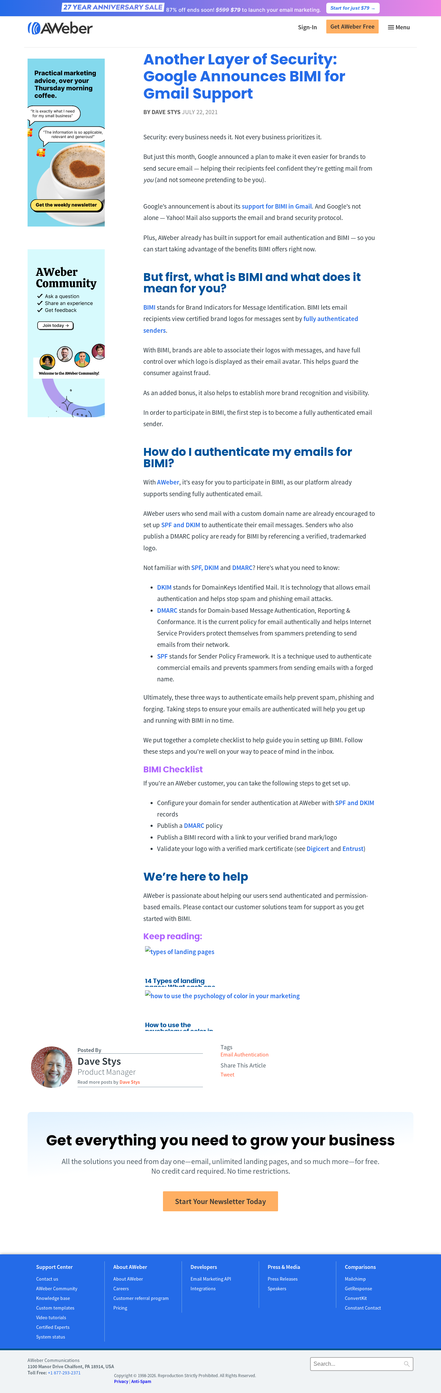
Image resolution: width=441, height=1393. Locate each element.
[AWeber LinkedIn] (294, 1365)
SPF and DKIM (180, 525)
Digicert (318, 848)
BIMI (149, 307)
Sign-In (307, 27)
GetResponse (358, 1288)
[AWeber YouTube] (276, 1365)
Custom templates (55, 1308)
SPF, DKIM (205, 567)
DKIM (164, 587)
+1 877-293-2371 (64, 1373)
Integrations (203, 1288)
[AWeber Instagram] (285, 1365)
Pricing (120, 1308)
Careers (121, 1288)
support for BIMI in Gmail (277, 206)
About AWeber (128, 1279)
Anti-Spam (141, 1381)
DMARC (242, 567)
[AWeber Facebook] (258, 1365)
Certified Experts (53, 1327)
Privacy (121, 1381)
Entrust (352, 848)
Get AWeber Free (352, 26)
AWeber (168, 482)
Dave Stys (166, 112)
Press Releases (283, 1279)
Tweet (227, 1074)
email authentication (244, 1054)
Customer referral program (141, 1298)
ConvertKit (356, 1298)
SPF (162, 656)
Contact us (47, 1279)
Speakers (277, 1288)
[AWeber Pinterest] (303, 1365)
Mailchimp (355, 1279)
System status (50, 1337)
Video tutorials (51, 1317)
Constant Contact (363, 1308)
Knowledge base (53, 1298)
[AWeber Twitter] (267, 1365)
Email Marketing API (211, 1279)
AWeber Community (57, 1288)
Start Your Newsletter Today (220, 1201)
